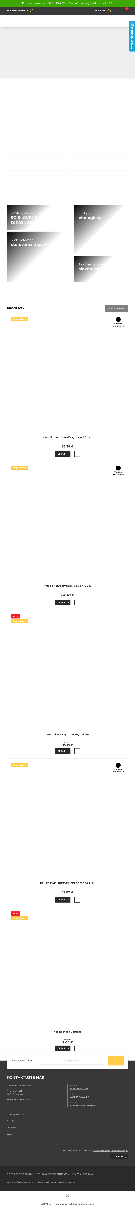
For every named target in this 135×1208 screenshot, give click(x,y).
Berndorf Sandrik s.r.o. (30, 21)
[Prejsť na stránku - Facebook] (120, 1178)
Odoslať (116, 1060)
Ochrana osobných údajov (53, 1174)
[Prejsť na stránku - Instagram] (125, 1178)
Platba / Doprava (83, 1174)
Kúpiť (77, 454)
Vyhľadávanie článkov (89, 20)
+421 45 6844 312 (79, 1097)
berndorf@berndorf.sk (83, 1105)
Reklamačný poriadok (20, 1182)
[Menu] (125, 21)
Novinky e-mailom (22, 1060)
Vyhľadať (111, 20)
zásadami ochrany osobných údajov (110, 1150)
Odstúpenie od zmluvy (20, 1174)
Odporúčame (116, 308)
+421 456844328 (79, 1088)
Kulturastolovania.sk (17, 11)
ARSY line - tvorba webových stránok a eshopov (67, 1204)
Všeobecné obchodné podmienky (55, 1182)
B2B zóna (100, 11)
